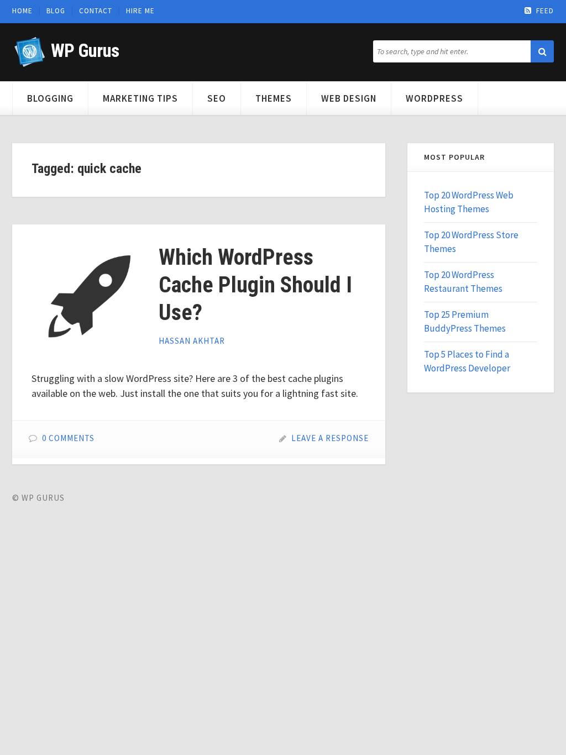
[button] (542, 51)
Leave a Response (330, 438)
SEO (216, 98)
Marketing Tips (140, 98)
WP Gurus (85, 50)
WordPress (434, 98)
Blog (55, 11)
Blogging (50, 98)
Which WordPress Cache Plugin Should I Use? (255, 285)
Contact (95, 11)
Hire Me (140, 11)
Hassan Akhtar (192, 340)
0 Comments (68, 438)
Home (22, 11)
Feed (545, 11)
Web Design (348, 98)
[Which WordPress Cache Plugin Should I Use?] (87, 299)
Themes (273, 98)
